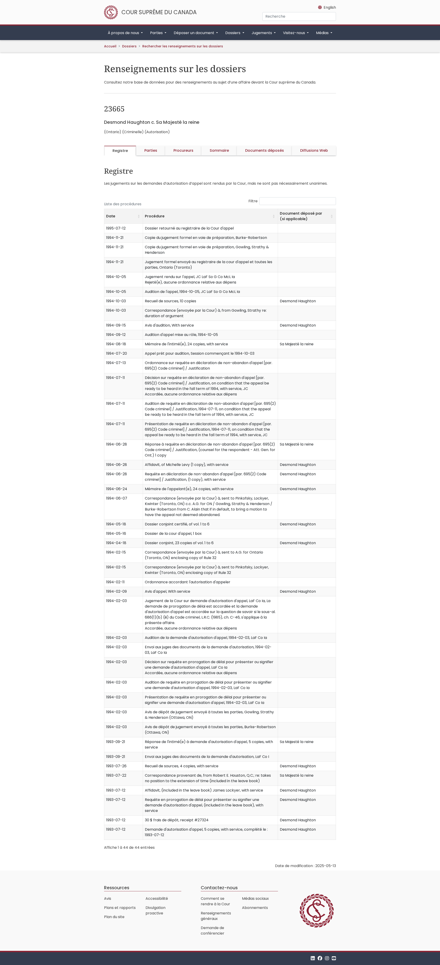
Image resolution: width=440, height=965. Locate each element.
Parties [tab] (150, 150)
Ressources (116, 888)
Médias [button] (323, 32)
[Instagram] (327, 958)
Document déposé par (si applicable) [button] (301, 216)
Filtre (253, 201)
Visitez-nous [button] (294, 32)
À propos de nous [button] (124, 32)
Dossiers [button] (233, 32)
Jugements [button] (262, 32)
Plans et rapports (120, 907)
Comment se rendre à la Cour (215, 901)
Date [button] (110, 216)
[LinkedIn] (313, 958)
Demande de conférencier (212, 930)
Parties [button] (157, 32)
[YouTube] (334, 958)
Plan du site (114, 916)
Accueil (110, 46)
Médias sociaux (255, 898)
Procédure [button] (155, 216)
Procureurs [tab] (183, 150)
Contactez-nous (219, 888)
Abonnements (255, 907)
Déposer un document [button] (194, 32)
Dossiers (129, 46)
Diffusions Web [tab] (314, 150)
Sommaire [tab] (219, 150)
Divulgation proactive (155, 910)
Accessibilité (157, 898)
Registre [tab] (120, 150)
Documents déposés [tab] (264, 150)
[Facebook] (320, 958)
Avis (107, 898)
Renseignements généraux (216, 916)
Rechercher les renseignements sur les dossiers (182, 46)
